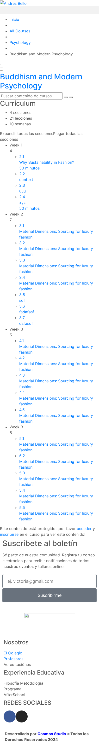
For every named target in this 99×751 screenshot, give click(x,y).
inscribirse (9, 534)
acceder (84, 528)
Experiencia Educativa (34, 672)
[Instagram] (22, 716)
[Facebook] (10, 716)
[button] (49, 10)
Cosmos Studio (52, 733)
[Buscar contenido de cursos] (66, 97)
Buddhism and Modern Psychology (41, 81)
